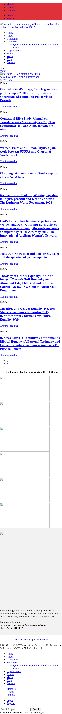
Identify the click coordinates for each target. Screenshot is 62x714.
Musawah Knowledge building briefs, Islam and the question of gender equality (29, 255)
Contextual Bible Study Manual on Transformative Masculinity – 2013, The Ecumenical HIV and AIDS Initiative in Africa (27, 124)
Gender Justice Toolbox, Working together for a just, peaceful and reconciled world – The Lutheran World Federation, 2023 (29, 199)
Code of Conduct (23, 639)
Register (11, 703)
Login (10, 700)
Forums (11, 694)
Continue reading (9, 106)
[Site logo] (30, 27)
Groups (10, 691)
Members (11, 688)
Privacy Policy (41, 639)
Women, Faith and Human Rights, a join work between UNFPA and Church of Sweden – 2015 (28, 151)
